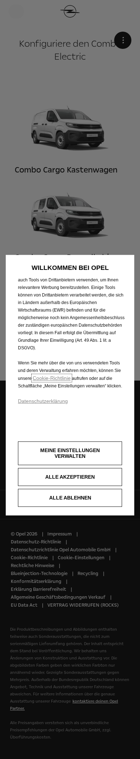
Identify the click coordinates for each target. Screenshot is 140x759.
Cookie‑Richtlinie (52, 378)
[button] (70, 453)
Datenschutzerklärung (43, 401)
